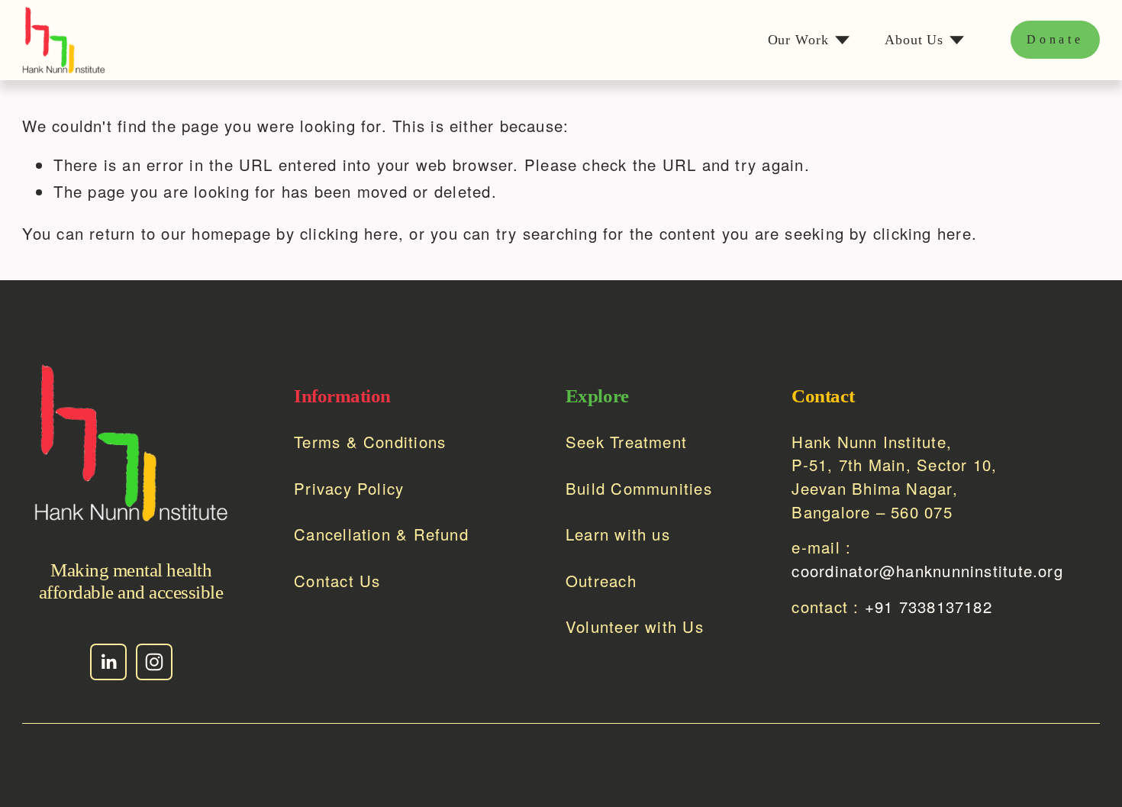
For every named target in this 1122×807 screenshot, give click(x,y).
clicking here (349, 233)
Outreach (601, 581)
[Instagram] (154, 662)
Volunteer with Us (635, 626)
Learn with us (618, 534)
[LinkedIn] (108, 662)
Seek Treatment (626, 442)
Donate (1055, 39)
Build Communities (639, 488)
